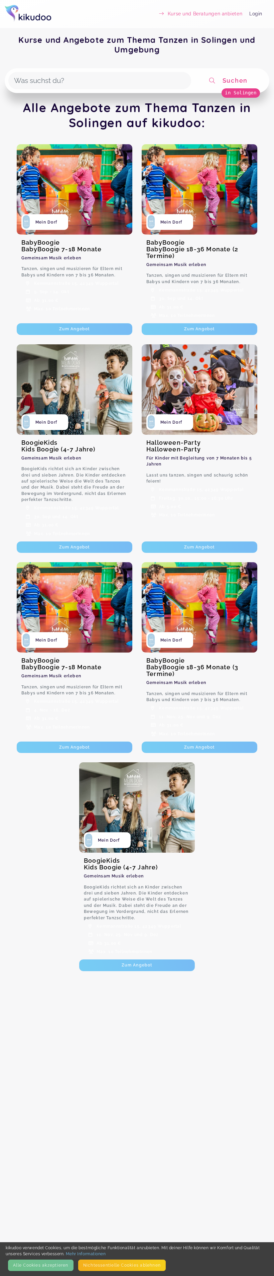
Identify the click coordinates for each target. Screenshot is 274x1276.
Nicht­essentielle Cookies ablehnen (122, 1265)
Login (255, 13)
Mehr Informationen (86, 1253)
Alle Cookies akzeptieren (40, 1265)
